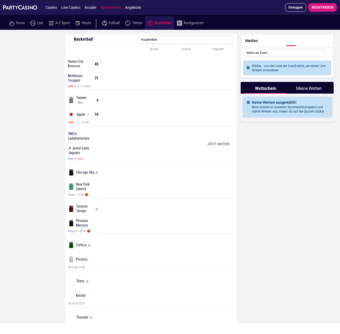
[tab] (265, 88)
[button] (151, 49)
